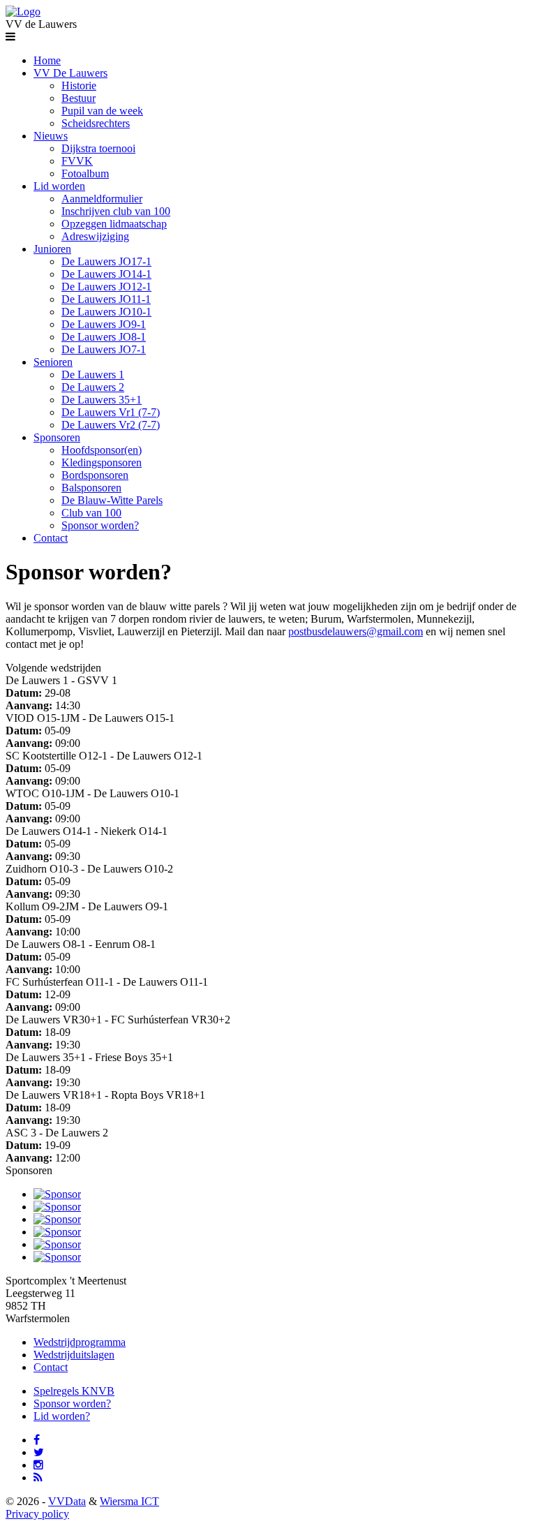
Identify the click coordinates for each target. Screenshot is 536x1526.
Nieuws (51, 136)
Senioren (53, 362)
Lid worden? (62, 1416)
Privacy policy (37, 1514)
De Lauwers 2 (92, 387)
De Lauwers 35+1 (101, 400)
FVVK (77, 161)
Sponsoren (57, 437)
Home (47, 60)
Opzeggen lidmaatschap (114, 224)
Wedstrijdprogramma (80, 1342)
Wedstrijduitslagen (74, 1355)
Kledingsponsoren (101, 462)
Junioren (52, 249)
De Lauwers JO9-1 (103, 324)
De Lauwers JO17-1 (106, 261)
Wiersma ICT (129, 1501)
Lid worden (59, 186)
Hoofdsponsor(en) (101, 450)
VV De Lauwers (70, 73)
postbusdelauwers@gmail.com (355, 631)
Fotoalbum (85, 173)
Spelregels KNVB (74, 1391)
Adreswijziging (95, 236)
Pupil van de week (102, 111)
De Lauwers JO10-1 (106, 312)
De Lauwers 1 (92, 374)
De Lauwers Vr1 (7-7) (110, 412)
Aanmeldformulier (101, 199)
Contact (51, 538)
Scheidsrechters (95, 123)
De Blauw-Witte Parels (112, 500)
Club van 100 (91, 513)
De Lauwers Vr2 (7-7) (110, 425)
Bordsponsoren (94, 475)
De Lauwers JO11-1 (106, 299)
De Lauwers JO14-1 (106, 274)
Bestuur (78, 98)
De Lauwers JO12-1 (106, 286)
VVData (67, 1501)
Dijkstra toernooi (98, 148)
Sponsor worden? (100, 525)
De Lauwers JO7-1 (103, 349)
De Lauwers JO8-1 (103, 337)
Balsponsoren (91, 488)
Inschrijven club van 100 (115, 211)
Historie (78, 85)
